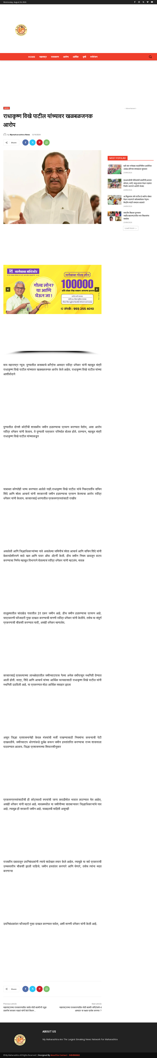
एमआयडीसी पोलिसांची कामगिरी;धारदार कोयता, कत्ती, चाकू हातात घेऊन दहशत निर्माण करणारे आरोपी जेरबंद (137, 183)
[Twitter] (143, 2)
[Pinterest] (39, 142)
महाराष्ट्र (6, 108)
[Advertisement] (96, 30)
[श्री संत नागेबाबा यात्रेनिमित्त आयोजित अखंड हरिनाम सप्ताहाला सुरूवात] (114, 169)
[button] (150, 56)
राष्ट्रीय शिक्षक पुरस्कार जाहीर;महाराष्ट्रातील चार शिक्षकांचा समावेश (136, 216)
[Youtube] (152, 2)
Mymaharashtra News (20, 134)
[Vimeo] (147, 2)
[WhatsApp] (47, 142)
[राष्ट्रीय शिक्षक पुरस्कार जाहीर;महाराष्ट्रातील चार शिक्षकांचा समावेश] (114, 216)
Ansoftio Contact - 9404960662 (65, 1055)
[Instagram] (139, 2)
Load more (129, 228)
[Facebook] (135, 2)
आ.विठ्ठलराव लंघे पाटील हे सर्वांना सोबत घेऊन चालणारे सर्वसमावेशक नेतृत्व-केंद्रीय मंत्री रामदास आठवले (137, 199)
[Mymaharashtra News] (5, 134)
